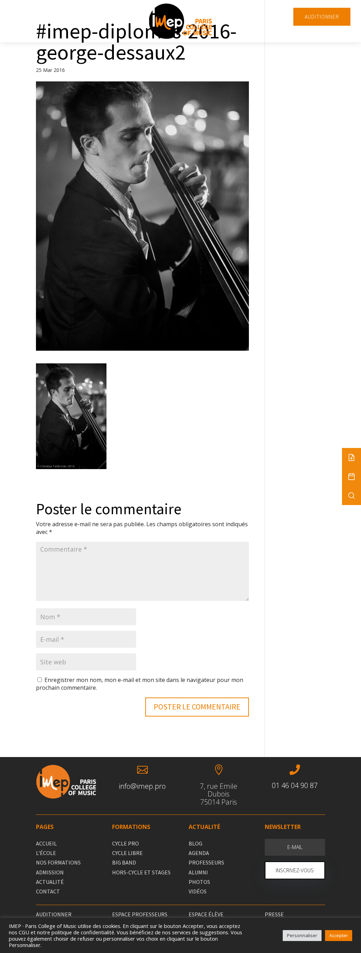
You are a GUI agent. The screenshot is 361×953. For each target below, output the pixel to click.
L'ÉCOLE (46, 852)
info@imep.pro (142, 786)
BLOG (195, 843)
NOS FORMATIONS (58, 862)
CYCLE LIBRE (127, 852)
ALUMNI (198, 872)
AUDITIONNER (322, 16)
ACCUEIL (46, 843)
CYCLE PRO (125, 843)
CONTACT (48, 891)
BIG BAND (124, 862)
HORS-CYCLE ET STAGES (141, 872)
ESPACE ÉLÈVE (206, 914)
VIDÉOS (198, 891)
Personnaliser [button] (302, 935)
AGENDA (199, 852)
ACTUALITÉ (50, 881)
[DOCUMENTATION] (351, 457)
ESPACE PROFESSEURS (139, 914)
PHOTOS (199, 881)
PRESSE (274, 914)
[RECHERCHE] (351, 495)
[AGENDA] (351, 476)
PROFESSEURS (206, 862)
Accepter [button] (338, 935)
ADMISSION (50, 872)
